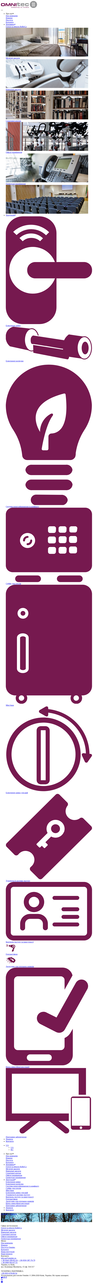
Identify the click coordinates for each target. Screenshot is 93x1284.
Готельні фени (12, 1199)
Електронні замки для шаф (17, 1193)
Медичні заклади (13, 1169)
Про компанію (12, 16)
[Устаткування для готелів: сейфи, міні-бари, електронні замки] (19, 7)
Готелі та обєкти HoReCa (16, 1167)
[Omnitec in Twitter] (2, 1278)
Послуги (9, 20)
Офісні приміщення (14, 1175)
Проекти (9, 1139)
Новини (9, 18)
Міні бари (10, 1190)
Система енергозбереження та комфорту (22, 1186)
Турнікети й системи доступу (18, 1195)
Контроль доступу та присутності (20, 1197)
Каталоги (10, 22)
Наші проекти (6, 1254)
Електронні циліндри (14, 1184)
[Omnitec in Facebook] (4, 1278)
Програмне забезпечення (16, 1206)
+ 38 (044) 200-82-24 (9, 1260)
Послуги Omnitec (8, 1247)
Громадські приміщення (16, 1177)
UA (12, 1147)
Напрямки (10, 24)
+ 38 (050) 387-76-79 (27, 1260)
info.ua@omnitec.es (8, 1258)
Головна (4, 1214)
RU (12, 1150)
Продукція (10, 215)
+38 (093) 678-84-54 (9, 1273)
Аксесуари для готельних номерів (20, 1201)
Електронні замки (13, 1182)
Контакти (10, 1141)
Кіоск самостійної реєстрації (17, 1203)
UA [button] (7, 1145)
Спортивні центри (13, 1173)
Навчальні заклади (13, 1171)
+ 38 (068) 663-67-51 (9, 1262)
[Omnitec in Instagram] (6, 1278)
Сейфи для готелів (13, 1188)
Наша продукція (7, 1252)
